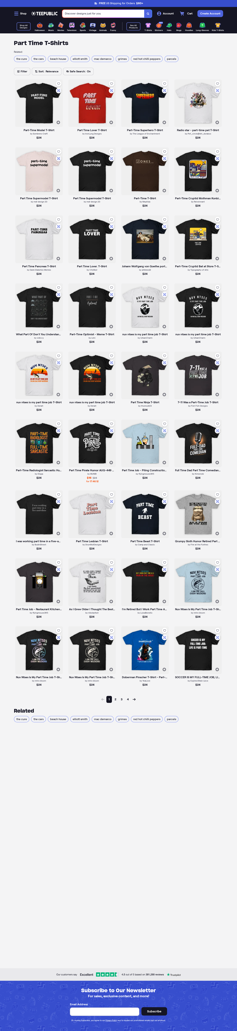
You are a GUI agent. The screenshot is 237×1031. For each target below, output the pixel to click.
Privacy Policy (111, 1020)
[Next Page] (134, 699)
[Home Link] (44, 13)
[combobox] (103, 14)
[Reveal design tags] (58, 122)
